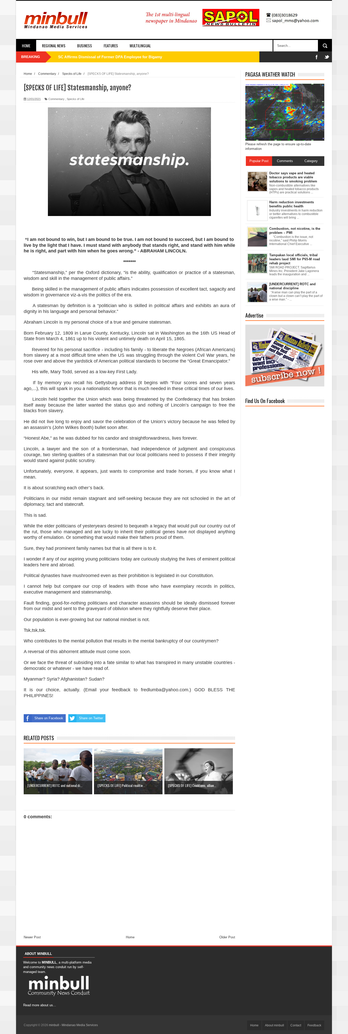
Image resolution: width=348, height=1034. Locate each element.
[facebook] (317, 56)
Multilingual (140, 45)
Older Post (227, 937)
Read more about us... (39, 1005)
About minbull (274, 1025)
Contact (295, 1025)
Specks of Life (75, 98)
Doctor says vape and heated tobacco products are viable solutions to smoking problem (293, 177)
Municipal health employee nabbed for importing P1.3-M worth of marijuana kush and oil (136, 57)
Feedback (314, 1025)
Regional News (53, 45)
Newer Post (32, 937)
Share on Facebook (48, 718)
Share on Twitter (91, 718)
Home (26, 45)
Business (84, 45)
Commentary (56, 98)
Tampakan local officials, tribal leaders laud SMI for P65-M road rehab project (294, 259)
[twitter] (327, 56)
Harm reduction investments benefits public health (291, 204)
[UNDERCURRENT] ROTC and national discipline (292, 286)
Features (111, 45)
